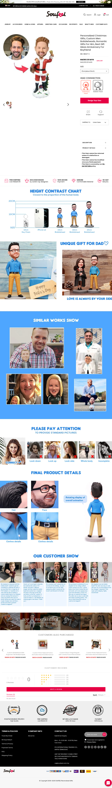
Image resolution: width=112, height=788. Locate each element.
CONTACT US (83, 6)
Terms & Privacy (7, 744)
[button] (87, 14)
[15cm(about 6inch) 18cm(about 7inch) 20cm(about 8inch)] (94, 71)
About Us (31, 736)
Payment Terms (7, 748)
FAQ (3, 752)
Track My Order (7, 736)
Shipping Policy (7, 755)
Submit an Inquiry (61, 736)
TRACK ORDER (99, 6)
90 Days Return (7, 740)
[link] (8, 24)
